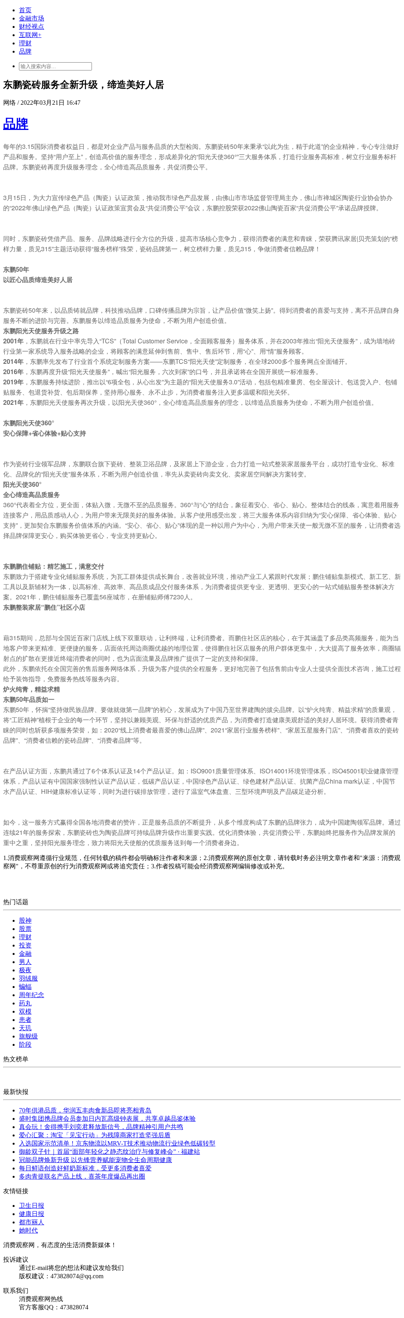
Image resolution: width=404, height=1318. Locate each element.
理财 (25, 43)
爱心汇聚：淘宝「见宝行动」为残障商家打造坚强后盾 (94, 1135)
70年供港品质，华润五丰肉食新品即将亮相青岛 (85, 1110)
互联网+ (30, 35)
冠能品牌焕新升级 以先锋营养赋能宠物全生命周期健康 (95, 1160)
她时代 (28, 1230)
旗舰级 (28, 1036)
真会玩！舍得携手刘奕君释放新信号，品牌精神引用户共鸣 (101, 1126)
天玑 (25, 1028)
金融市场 (31, 18)
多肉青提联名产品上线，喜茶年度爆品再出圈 (82, 1176)
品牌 (25, 51)
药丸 (25, 1003)
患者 (25, 1019)
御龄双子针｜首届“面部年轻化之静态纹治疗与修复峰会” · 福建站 (109, 1151)
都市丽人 (31, 1222)
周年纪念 (31, 995)
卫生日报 (31, 1205)
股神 (25, 920)
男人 (25, 961)
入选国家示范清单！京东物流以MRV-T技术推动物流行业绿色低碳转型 (117, 1143)
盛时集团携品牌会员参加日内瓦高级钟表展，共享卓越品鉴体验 (107, 1118)
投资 (25, 945)
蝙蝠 (25, 986)
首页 (25, 10)
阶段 (25, 1044)
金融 (25, 953)
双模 (25, 1011)
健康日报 (31, 1213)
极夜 (25, 970)
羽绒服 (28, 978)
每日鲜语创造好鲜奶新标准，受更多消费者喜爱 (85, 1168)
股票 (25, 928)
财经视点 (31, 26)
